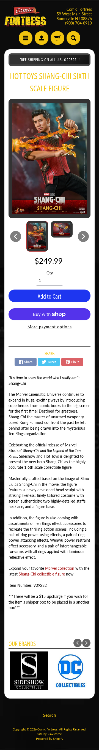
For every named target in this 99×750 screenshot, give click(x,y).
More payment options (50, 327)
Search (49, 715)
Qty (49, 273)
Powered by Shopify (49, 738)
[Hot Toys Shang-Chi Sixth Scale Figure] (37, 236)
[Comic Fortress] (25, 16)
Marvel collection (59, 568)
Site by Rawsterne (49, 734)
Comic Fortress (47, 729)
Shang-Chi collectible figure (42, 574)
